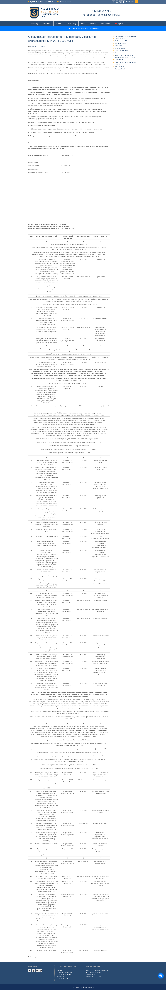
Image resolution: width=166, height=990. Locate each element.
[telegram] (123, 1)
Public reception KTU (121, 41)
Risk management (120, 43)
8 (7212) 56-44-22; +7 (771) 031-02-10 (42, 2)
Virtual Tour (118, 46)
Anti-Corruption (119, 66)
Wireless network (120, 53)
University (34, 24)
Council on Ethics (120, 38)
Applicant (93, 24)
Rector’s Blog (71, 24)
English (120, 24)
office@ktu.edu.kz (65, 2)
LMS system (105, 24)
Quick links (130, 2)
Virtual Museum (120, 48)
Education (47, 24)
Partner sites (119, 60)
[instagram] (120, 1)
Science (58, 24)
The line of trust (120, 69)
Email (83, 24)
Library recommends (121, 50)
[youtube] (117, 1)
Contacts (60, 970)
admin (43, 47)
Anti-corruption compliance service (126, 36)
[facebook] (113, 1)
